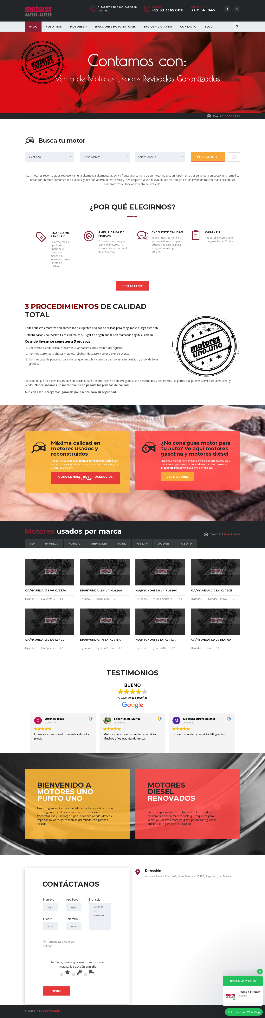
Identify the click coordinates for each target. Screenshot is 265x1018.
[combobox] (49, 157)
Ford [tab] (122, 543)
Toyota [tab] (185, 543)
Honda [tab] (74, 543)
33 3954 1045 (203, 10)
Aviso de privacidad (47, 1010)
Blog (209, 26)
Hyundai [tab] (51, 543)
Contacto (188, 26)
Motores (77, 26)
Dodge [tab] (163, 543)
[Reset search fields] (234, 157)
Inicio (33, 26)
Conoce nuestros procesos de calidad (85, 478)
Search (209, 157)
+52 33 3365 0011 (167, 10)
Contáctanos (132, 286)
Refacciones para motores (114, 26)
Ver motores (177, 476)
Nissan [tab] (142, 543)
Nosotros (54, 26)
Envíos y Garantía (158, 26)
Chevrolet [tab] (99, 543)
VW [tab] (32, 543)
